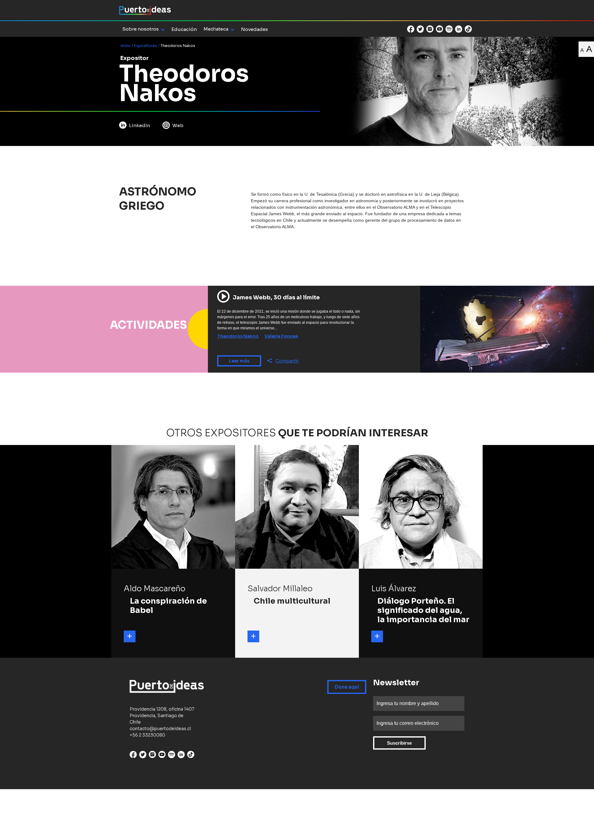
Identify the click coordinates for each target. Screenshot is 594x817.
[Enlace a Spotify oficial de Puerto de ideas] (449, 29)
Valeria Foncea (281, 336)
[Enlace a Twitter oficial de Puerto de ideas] (420, 29)
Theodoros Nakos (237, 336)
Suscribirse (399, 743)
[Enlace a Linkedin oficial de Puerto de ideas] (458, 29)
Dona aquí (347, 687)
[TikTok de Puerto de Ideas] (468, 28)
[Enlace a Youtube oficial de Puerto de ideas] (439, 29)
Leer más (239, 361)
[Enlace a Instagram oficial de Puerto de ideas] (429, 29)
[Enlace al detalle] (130, 636)
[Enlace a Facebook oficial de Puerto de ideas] (410, 29)
